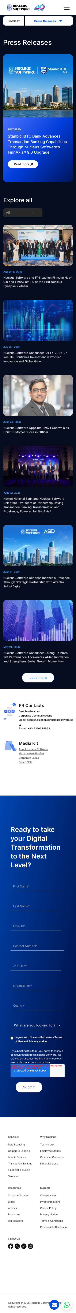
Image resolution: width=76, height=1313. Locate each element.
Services (13, 1176)
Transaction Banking (20, 1163)
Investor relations (50, 1201)
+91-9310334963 (39, 728)
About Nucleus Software (33, 749)
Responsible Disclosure (54, 1227)
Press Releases (46, 21)
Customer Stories (18, 1195)
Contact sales (48, 1195)
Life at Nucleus (49, 1163)
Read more (22, 164)
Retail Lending (16, 1144)
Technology (47, 1144)
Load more (38, 678)
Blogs (11, 1201)
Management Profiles (31, 753)
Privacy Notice (38, 1041)
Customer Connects (52, 1157)
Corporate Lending (19, 1150)
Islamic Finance (17, 1157)
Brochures (14, 1214)
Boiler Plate (26, 762)
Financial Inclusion (19, 1169)
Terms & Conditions (51, 1220)
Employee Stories (50, 1150)
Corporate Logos (29, 757)
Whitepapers (15, 1220)
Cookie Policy (48, 1208)
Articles (12, 1208)
